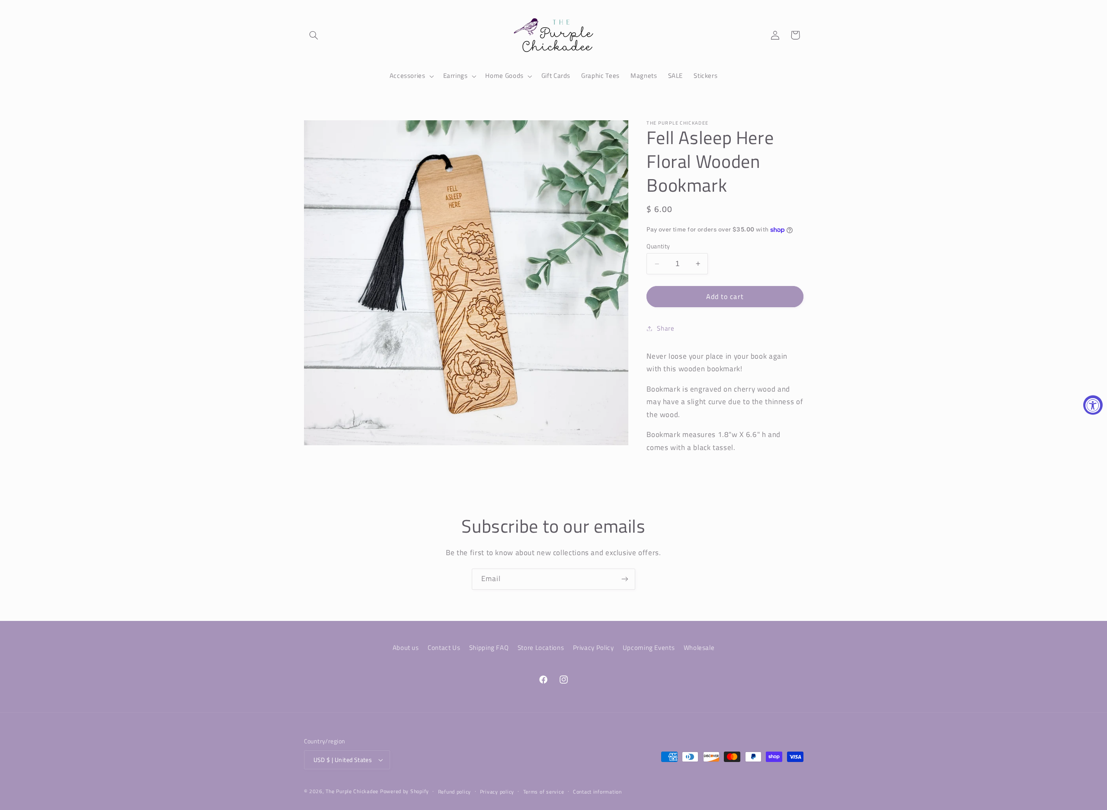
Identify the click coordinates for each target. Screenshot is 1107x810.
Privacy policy (497, 791)
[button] (314, 35)
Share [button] (665, 328)
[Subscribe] (625, 579)
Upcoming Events (649, 647)
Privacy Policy (593, 647)
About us (406, 647)
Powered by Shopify (404, 791)
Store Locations (541, 647)
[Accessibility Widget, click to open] (1093, 405)
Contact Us (444, 647)
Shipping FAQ (489, 647)
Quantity (658, 246)
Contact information (597, 791)
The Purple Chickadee (352, 791)
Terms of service (543, 791)
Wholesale (699, 647)
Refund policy (454, 791)
